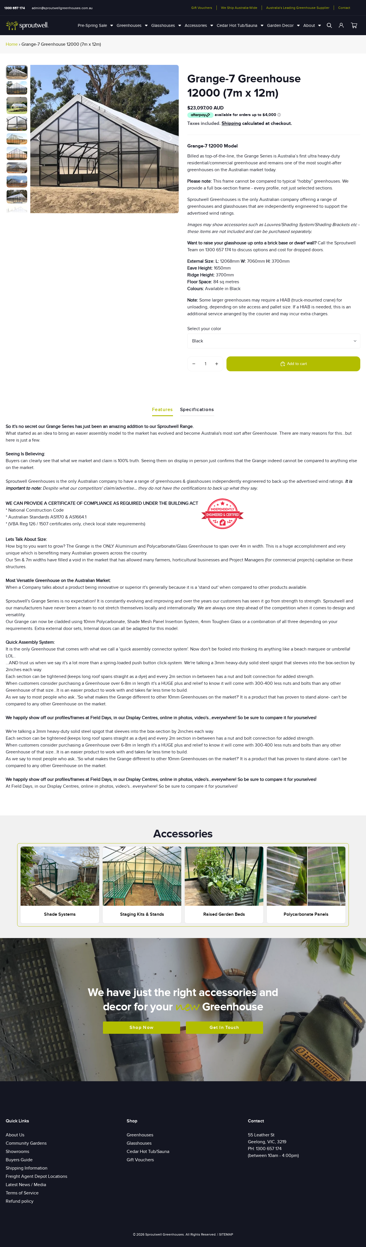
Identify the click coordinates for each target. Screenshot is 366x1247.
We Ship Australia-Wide (239, 8)
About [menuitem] (309, 25)
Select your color (204, 329)
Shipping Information (26, 1168)
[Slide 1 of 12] (17, 72)
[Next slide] (172, 139)
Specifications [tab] (197, 409)
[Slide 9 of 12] (17, 196)
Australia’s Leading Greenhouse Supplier (297, 8)
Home (12, 44)
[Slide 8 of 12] (17, 181)
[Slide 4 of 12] (17, 123)
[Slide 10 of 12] (17, 212)
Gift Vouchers (201, 8)
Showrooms (17, 1151)
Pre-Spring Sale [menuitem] (92, 25)
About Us (15, 1135)
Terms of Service (22, 1193)
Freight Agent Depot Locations (36, 1176)
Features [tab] (162, 409)
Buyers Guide (19, 1160)
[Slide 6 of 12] (17, 153)
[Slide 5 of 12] (17, 139)
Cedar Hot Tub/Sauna (148, 1151)
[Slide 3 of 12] (17, 105)
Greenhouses (140, 1135)
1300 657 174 (14, 8)
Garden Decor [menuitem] (280, 25)
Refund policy (19, 1201)
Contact (344, 8)
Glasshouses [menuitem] (163, 25)
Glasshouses (139, 1143)
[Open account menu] (341, 25)
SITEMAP (226, 1234)
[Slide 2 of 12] (17, 88)
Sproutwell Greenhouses (164, 1234)
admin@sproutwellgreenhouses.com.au (62, 8)
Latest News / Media (26, 1185)
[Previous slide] (36, 139)
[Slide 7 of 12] (17, 167)
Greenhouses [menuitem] (129, 25)
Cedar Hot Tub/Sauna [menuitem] (237, 25)
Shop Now (142, 1027)
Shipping (231, 123)
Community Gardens (26, 1143)
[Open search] (329, 25)
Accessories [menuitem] (196, 25)
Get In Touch (224, 1027)
